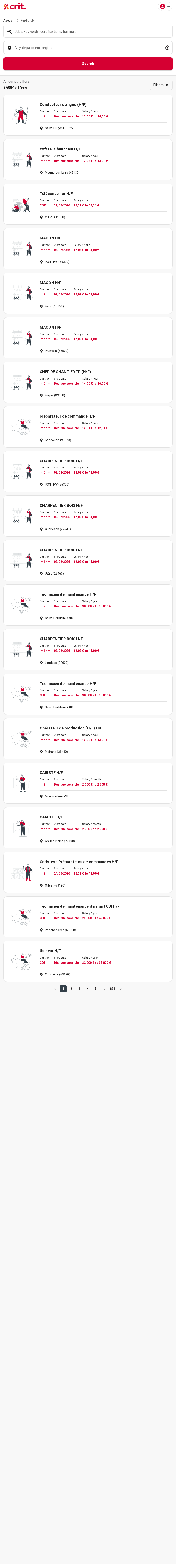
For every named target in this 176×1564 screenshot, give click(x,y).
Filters (158, 85)
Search (88, 64)
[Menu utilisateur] (165, 6)
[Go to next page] (121, 988)
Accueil (8, 20)
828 (112, 988)
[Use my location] (167, 48)
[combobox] (87, 50)
